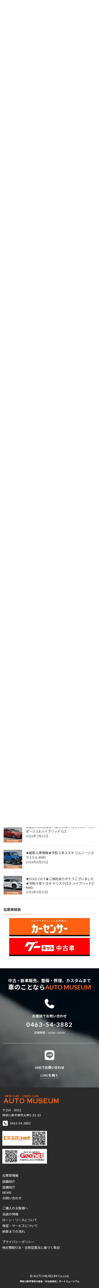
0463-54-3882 (49, 1024)
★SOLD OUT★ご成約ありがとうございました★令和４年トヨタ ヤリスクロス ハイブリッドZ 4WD (60, 883)
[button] (10, 1175)
